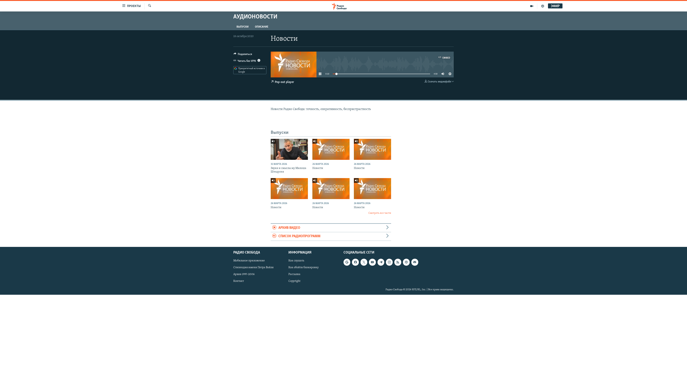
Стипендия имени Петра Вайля (253, 267)
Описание (261, 26)
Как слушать (296, 260)
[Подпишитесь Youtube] (372, 262)
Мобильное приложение (249, 260)
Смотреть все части (379, 213)
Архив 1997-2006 (244, 274)
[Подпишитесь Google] (347, 262)
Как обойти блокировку (303, 267)
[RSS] (397, 262)
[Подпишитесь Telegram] (380, 262)
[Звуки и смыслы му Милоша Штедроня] (289, 149)
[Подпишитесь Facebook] (355, 262)
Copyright (294, 281)
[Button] (242, 55)
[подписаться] (414, 262)
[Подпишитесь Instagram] (389, 262)
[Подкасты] (406, 262)
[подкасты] (542, 6)
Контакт (238, 281)
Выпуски (243, 26)
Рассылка (294, 274)
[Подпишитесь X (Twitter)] (363, 262)
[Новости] (331, 149)
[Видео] (531, 6)
